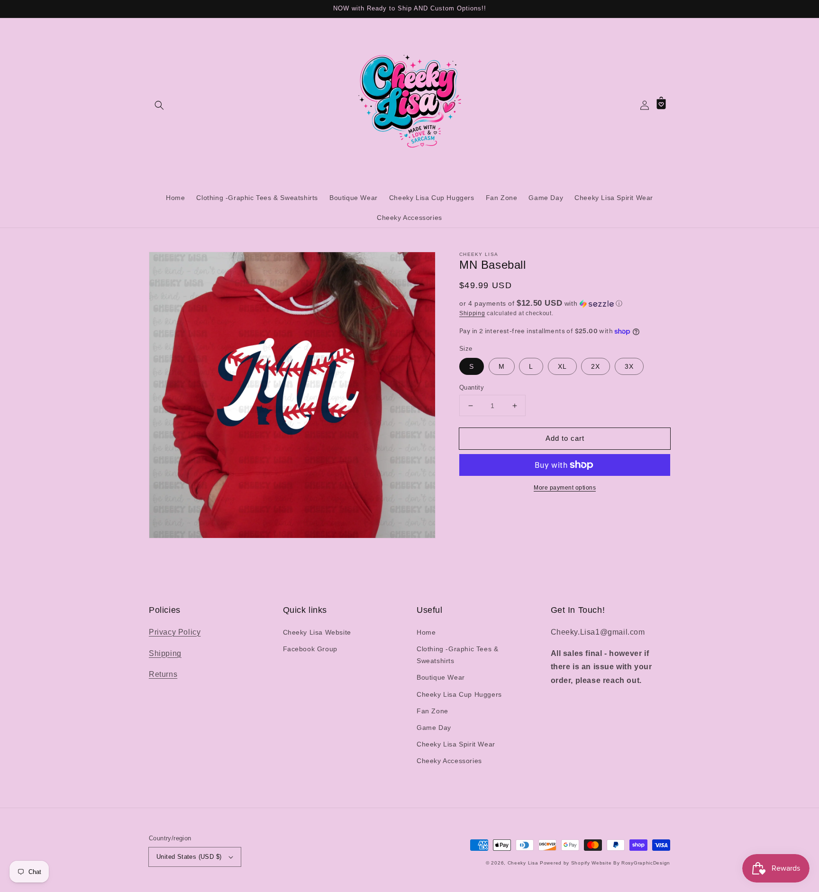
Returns (163, 674)
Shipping (472, 313)
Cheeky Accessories (449, 761)
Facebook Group (310, 649)
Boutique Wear (441, 677)
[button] (159, 105)
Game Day (434, 727)
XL (562, 366)
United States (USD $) (188, 856)
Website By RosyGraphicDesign (631, 862)
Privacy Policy (174, 632)
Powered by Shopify (565, 862)
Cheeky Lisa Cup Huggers (459, 694)
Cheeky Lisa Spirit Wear (456, 744)
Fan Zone (432, 711)
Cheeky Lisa (523, 862)
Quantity (471, 387)
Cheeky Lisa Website (317, 632)
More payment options (565, 487)
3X (629, 366)
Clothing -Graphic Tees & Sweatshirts (457, 654)
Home (426, 632)
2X (595, 366)
